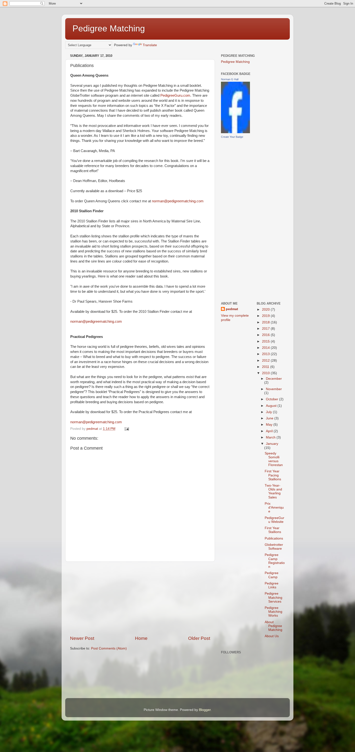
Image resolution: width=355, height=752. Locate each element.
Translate (150, 45)
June (270, 418)
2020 (266, 309)
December (274, 378)
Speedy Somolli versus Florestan (274, 459)
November (274, 389)
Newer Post (82, 638)
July (269, 412)
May (269, 424)
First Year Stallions (273, 530)
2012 (266, 360)
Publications (274, 538)
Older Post (199, 638)
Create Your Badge (232, 136)
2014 (266, 348)
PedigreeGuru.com (175, 95)
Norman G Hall (229, 79)
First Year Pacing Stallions (273, 475)
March (271, 437)
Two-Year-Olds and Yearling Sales (273, 491)
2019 (266, 316)
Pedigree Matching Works (273, 611)
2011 (266, 367)
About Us (272, 636)
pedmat (232, 309)
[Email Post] (126, 429)
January (272, 443)
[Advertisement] (140, 598)
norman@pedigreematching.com (178, 201)
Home (141, 638)
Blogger (205, 710)
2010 (266, 373)
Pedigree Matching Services (273, 597)
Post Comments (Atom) (109, 648)
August (271, 406)
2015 (266, 341)
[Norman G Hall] (235, 132)
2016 (266, 335)
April (270, 431)
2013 (266, 354)
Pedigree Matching (108, 28)
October (272, 399)
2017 (266, 328)
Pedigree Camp (271, 575)
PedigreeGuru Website (274, 520)
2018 (266, 322)
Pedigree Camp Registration (275, 561)
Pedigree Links (271, 585)
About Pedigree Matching (273, 626)
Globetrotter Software (274, 546)
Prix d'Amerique (274, 507)
